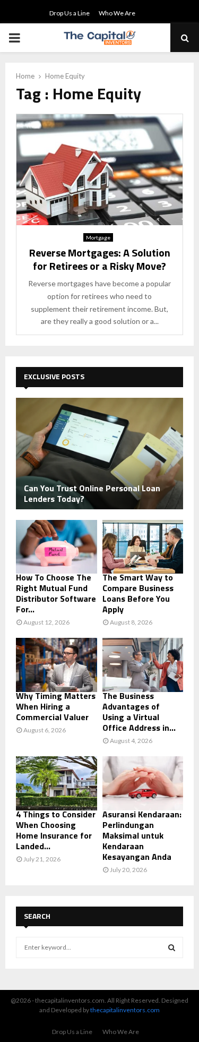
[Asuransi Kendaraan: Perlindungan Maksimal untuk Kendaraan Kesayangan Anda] (143, 783)
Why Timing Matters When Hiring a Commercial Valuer (56, 706)
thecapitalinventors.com (125, 1010)
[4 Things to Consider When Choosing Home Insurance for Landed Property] (56, 783)
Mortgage (98, 237)
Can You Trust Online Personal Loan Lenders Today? (92, 493)
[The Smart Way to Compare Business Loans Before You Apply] (143, 547)
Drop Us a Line (69, 13)
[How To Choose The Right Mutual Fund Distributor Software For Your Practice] (56, 547)
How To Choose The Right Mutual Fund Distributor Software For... (56, 593)
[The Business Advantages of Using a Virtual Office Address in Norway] (143, 665)
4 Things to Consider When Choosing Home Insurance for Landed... (56, 830)
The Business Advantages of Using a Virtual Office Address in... (139, 711)
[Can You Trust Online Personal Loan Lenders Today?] (99, 453)
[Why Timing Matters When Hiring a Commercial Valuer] (56, 665)
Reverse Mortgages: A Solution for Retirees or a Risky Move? (99, 259)
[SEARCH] (171, 947)
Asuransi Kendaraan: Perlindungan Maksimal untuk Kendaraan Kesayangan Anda (141, 835)
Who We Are (117, 13)
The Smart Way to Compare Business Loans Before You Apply (138, 593)
